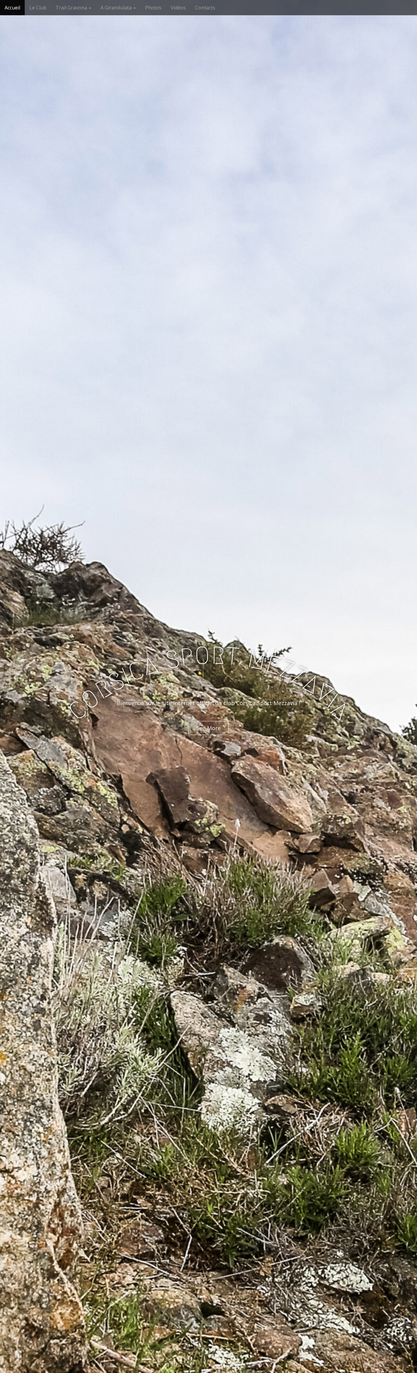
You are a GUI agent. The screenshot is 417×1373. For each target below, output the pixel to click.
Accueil (12, 7)
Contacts (205, 7)
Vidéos (178, 7)
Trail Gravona (72, 7)
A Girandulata (116, 7)
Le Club (37, 7)
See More (208, 728)
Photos (153, 7)
